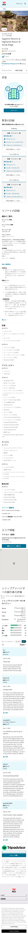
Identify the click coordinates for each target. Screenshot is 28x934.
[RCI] (4, 3)
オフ (24, 641)
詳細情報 (3, 899)
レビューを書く (14, 855)
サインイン (19, 3)
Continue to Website (14, 931)
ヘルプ (2, 895)
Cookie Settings (14, 926)
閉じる (4, 320)
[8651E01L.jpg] (14, 21)
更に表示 (5, 713)
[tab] (7, 70)
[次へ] (27, 70)
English (22, 645)
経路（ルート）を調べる (14, 546)
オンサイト (18, 641)
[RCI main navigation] (25, 3)
